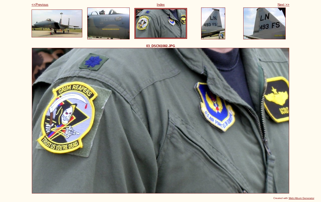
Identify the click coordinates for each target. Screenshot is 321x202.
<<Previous (40, 5)
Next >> (283, 5)
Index (161, 5)
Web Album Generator (301, 198)
